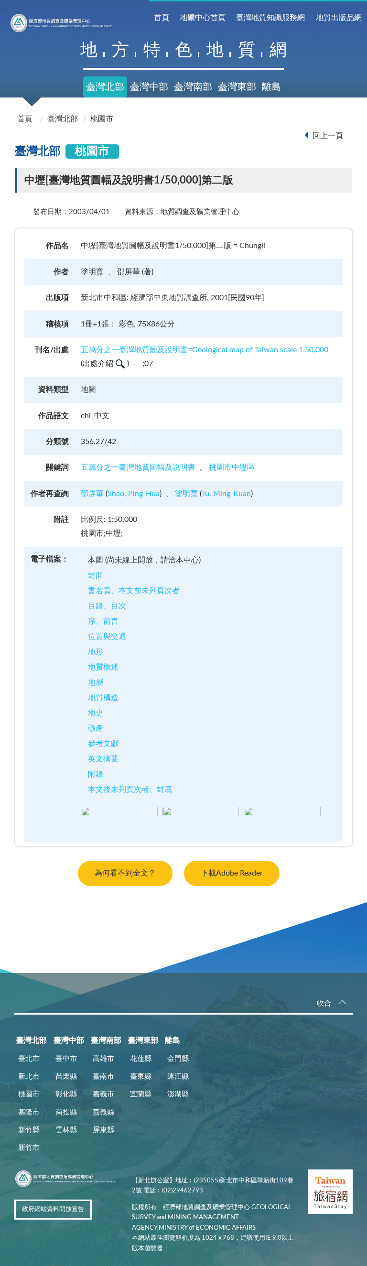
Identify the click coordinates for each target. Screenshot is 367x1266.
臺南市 (103, 1076)
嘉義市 (103, 1094)
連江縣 (178, 1076)
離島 (271, 87)
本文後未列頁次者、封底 (130, 789)
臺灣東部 (237, 87)
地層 (95, 682)
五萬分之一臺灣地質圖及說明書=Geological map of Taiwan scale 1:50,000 (204, 350)
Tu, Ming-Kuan (226, 494)
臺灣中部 (149, 87)
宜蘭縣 (140, 1094)
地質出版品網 (339, 18)
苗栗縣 (66, 1076)
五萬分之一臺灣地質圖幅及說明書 (138, 467)
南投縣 (66, 1112)
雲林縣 (66, 1130)
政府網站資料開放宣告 (53, 1209)
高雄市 (103, 1058)
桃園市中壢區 (232, 467)
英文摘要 (103, 759)
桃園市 (101, 119)
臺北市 (29, 1058)
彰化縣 (66, 1094)
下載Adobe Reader (232, 873)
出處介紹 (98, 364)
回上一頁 (328, 136)
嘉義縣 (103, 1112)
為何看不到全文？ (125, 873)
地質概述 (103, 667)
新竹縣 (29, 1130)
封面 (95, 575)
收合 (324, 1003)
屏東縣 (103, 1130)
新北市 (29, 1076)
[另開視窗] (330, 1193)
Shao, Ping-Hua (134, 494)
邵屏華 (92, 494)
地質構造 (103, 698)
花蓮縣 (140, 1058)
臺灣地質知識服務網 (270, 18)
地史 (95, 713)
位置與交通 (107, 636)
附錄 (95, 774)
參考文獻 (103, 743)
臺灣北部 (105, 87)
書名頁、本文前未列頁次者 (134, 591)
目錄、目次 (107, 606)
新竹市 (29, 1147)
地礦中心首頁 (203, 18)
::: (5, 7)
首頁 (161, 18)
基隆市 (29, 1112)
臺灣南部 (193, 87)
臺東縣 (140, 1076)
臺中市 (66, 1058)
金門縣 (178, 1058)
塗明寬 (186, 494)
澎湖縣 (178, 1094)
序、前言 (103, 621)
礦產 (95, 728)
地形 (95, 652)
